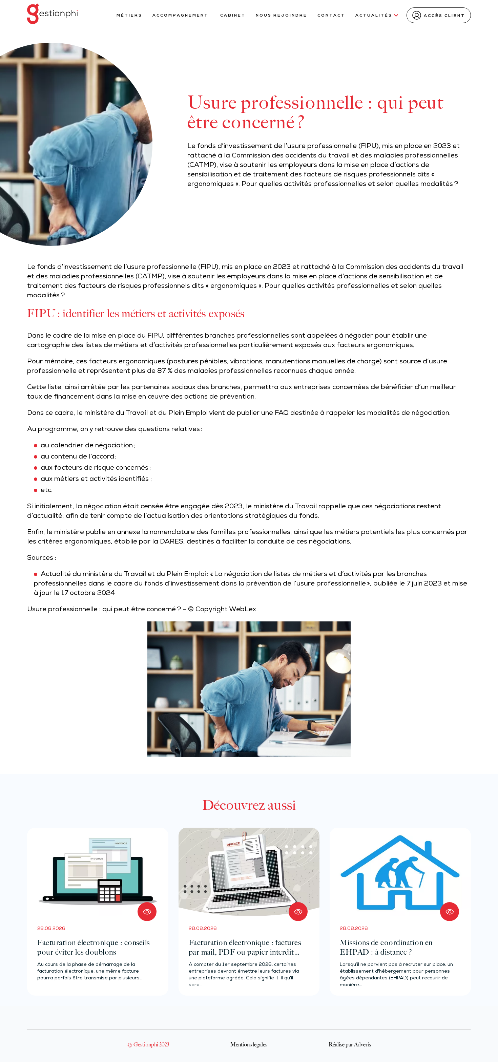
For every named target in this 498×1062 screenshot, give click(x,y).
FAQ (282, 413)
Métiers (129, 16)
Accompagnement (181, 16)
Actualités (373, 16)
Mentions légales (248, 1044)
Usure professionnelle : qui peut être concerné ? (104, 610)
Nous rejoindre (281, 16)
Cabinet (233, 16)
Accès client (444, 16)
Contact (331, 16)
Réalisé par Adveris (350, 1044)
